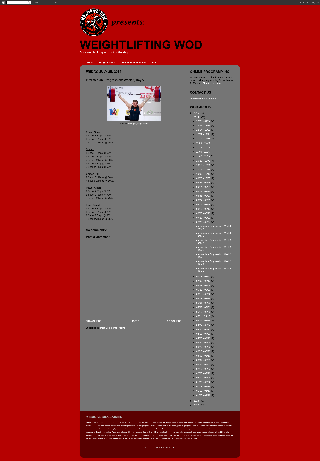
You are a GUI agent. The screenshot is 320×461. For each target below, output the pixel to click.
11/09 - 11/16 (203, 152)
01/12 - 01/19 (203, 391)
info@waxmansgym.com (203, 98)
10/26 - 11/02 (203, 161)
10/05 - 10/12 (203, 174)
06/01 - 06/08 (203, 303)
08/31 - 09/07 (203, 196)
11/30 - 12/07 (203, 138)
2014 (197, 117)
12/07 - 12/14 (203, 134)
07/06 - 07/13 (203, 281)
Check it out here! (212, 83)
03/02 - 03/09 (203, 360)
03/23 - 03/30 (203, 347)
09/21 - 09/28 (203, 182)
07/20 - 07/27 (203, 222)
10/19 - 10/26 (203, 165)
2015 (197, 113)
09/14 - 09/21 (203, 187)
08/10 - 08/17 (203, 209)
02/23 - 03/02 (203, 364)
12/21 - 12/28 (203, 125)
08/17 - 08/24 (203, 204)
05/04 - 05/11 (203, 320)
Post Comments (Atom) (112, 328)
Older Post (174, 321)
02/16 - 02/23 (203, 369)
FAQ (154, 62)
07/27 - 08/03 (203, 218)
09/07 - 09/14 (203, 191)
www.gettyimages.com (138, 124)
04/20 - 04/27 (203, 329)
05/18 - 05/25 (203, 312)
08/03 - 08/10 (203, 213)
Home (89, 62)
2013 (197, 401)
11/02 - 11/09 (203, 156)
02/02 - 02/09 (203, 377)
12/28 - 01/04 (203, 121)
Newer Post (94, 321)
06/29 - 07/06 (203, 285)
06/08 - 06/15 (203, 298)
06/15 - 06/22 (203, 294)
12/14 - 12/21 (203, 130)
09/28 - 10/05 (203, 178)
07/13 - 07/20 (203, 276)
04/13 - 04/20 (203, 334)
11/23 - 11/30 (203, 143)
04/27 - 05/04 (203, 325)
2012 (197, 405)
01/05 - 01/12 (203, 395)
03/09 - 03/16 (203, 356)
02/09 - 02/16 (203, 373)
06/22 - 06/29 (203, 290)
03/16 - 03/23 (203, 351)
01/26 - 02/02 (203, 382)
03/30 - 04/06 (203, 342)
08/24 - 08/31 (203, 200)
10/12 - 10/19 (203, 169)
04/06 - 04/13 (203, 338)
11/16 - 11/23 (203, 147)
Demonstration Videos (133, 62)
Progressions (107, 62)
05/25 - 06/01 (203, 307)
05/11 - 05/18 (203, 316)
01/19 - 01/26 (203, 386)
